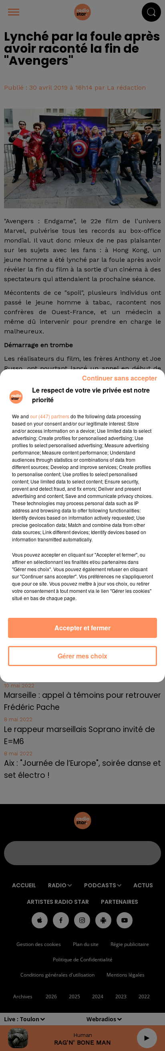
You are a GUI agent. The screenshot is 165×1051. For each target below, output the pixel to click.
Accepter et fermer (82, 627)
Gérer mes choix (82, 655)
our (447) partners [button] (49, 416)
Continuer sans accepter (119, 378)
